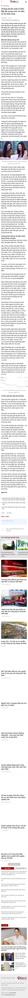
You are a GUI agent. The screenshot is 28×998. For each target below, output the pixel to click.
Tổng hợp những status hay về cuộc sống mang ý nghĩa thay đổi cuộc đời (13, 918)
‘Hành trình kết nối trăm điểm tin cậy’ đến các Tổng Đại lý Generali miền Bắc (13, 611)
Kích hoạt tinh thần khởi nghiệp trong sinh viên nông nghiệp (8, 554)
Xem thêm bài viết (14, 864)
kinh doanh (9, 513)
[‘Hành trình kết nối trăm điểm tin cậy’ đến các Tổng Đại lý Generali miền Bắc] (14, 598)
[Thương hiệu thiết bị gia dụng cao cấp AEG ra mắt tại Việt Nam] (14, 568)
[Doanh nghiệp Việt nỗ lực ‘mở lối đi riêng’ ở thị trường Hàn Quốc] (14, 814)
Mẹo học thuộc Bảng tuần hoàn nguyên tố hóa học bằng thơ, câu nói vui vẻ (13, 901)
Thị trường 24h (6, 584)
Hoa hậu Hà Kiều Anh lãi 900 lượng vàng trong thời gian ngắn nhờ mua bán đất (13, 948)
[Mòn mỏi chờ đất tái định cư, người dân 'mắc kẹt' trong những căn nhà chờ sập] (7, 956)
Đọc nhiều (7, 868)
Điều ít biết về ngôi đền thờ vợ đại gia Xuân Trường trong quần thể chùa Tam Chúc (12, 912)
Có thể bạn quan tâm (10, 537)
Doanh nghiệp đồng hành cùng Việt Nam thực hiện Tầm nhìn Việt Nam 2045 (13, 767)
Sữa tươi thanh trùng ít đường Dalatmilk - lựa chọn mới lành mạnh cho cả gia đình (12, 735)
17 (17, 885)
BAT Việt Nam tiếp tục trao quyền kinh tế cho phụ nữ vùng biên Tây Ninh (13, 673)
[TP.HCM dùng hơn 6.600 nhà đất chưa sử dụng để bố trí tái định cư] (7, 966)
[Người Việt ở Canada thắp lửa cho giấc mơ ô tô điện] (14, 692)
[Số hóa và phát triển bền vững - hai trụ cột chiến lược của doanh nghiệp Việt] (14, 784)
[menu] (2, 1)
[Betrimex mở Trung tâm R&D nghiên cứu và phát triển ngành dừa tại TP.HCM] (14, 842)
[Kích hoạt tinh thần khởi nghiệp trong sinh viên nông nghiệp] (9, 544)
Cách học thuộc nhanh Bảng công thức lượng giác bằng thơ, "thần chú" (13, 884)
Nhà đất (3, 646)
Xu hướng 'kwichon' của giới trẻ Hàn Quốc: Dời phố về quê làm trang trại (13, 907)
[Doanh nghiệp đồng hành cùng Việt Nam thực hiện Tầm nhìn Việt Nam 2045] (14, 753)
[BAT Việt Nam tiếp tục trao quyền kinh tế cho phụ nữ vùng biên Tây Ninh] (14, 660)
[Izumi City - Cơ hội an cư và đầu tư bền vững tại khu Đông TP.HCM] (14, 630)
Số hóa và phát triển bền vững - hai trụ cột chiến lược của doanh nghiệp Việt (13, 797)
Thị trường (6, 5)
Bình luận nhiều (20, 868)
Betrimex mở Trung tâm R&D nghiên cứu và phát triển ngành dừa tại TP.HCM (12, 856)
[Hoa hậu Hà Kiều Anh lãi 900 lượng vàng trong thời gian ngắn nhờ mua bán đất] (14, 936)
